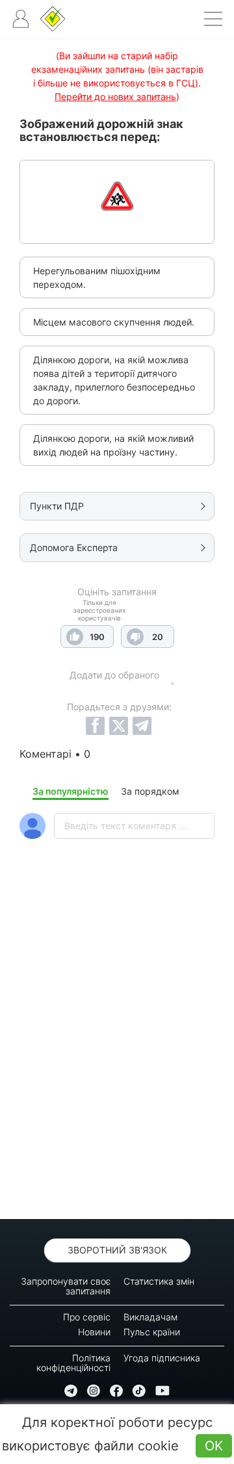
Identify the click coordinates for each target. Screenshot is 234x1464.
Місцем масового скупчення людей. (113, 321)
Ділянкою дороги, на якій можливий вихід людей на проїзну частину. (113, 445)
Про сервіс (86, 1317)
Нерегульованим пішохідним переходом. (97, 277)
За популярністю (70, 791)
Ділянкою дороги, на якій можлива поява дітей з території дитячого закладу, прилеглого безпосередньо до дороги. (114, 380)
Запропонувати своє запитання (65, 1286)
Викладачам (150, 1317)
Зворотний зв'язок (117, 1249)
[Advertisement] (117, 1063)
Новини (94, 1332)
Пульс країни (152, 1332)
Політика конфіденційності (73, 1362)
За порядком (150, 791)
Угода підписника (162, 1358)
